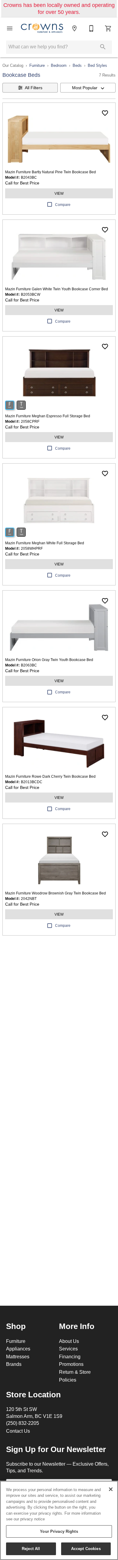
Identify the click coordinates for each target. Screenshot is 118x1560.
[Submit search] (103, 46)
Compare (62, 204)
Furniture (37, 65)
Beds (77, 65)
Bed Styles (97, 65)
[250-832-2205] (91, 28)
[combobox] (88, 88)
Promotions (71, 1364)
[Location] (74, 28)
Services (68, 1348)
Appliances (18, 1348)
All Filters (33, 87)
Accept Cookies (86, 1548)
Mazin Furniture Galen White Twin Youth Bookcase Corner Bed (56, 289)
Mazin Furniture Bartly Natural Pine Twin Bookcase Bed (50, 172)
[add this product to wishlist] (105, 113)
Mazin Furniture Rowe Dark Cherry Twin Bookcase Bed (50, 776)
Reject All (31, 1548)
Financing (69, 1356)
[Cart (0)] (108, 28)
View (59, 193)
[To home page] (42, 28)
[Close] (110, 1489)
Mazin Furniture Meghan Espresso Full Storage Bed (47, 416)
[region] (59, 1520)
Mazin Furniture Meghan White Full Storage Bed (44, 543)
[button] (9, 28)
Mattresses (17, 1356)
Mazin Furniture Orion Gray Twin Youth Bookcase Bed (49, 659)
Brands (13, 1364)
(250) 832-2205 (22, 1423)
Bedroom (59, 65)
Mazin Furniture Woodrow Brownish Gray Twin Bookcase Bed (55, 893)
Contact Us (18, 1431)
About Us (69, 1341)
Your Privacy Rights (59, 1531)
